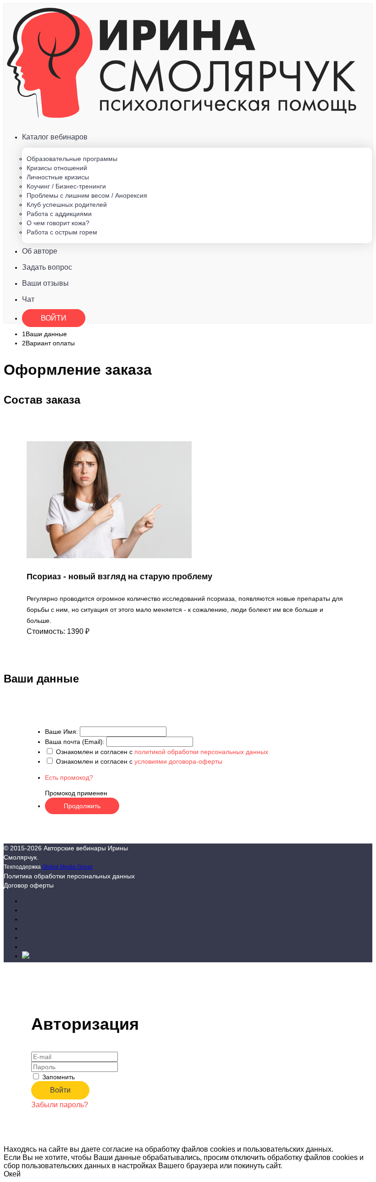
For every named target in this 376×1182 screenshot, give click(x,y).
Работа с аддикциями (59, 213)
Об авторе (39, 251)
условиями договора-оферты (178, 761)
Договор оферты (29, 885)
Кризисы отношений (57, 168)
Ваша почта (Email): (75, 741)
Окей (12, 1174)
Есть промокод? (69, 777)
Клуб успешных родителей (67, 204)
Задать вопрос (47, 267)
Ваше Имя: (61, 731)
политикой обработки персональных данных (201, 751)
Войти (53, 318)
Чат (28, 299)
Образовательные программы (72, 158)
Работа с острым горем (62, 232)
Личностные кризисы (58, 177)
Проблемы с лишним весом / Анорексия (87, 195)
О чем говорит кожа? (58, 223)
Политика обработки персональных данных (69, 876)
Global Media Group (67, 867)
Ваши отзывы (45, 283)
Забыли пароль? (59, 1105)
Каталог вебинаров (55, 137)
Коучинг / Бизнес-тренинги (66, 186)
